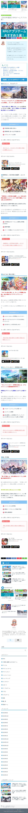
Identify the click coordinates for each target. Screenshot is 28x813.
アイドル (5, 665)
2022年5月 (5, 761)
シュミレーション (7, 675)
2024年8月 (5, 712)
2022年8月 (5, 752)
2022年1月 (5, 775)
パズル (4, 691)
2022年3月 (5, 768)
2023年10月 (5, 716)
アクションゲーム (7, 668)
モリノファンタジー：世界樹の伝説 (12, 73)
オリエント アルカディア (10, 69)
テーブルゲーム (6, 688)
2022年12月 (5, 739)
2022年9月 (5, 748)
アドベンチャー (6, 671)
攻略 (4, 698)
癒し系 (4, 701)
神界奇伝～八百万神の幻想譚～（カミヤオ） (14, 70)
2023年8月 (5, 722)
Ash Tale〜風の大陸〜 (9, 72)
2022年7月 (5, 755)
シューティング (6, 678)
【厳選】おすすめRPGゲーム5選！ (11, 67)
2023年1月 (5, 735)
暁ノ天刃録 (6, 75)
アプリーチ (18, 165)
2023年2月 (5, 732)
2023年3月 (5, 729)
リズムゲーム (6, 694)
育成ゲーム (5, 704)
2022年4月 (5, 765)
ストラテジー (6, 681)
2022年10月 (5, 745)
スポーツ (5, 684)
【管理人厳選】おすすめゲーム (6, 15)
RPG (4, 658)
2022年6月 (5, 758)
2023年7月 (5, 725)
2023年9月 (5, 719)
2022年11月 (5, 742)
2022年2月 (5, 771)
